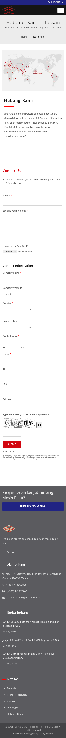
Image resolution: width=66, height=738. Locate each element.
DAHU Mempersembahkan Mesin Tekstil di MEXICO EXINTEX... (28, 656)
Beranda (11, 688)
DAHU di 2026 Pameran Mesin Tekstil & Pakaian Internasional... (31, 623)
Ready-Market (46, 734)
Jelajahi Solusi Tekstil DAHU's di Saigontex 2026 (30, 640)
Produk (11, 701)
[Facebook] (4, 552)
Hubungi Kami (38, 37)
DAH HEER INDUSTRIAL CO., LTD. (40, 727)
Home (24, 37)
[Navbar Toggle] (60, 10)
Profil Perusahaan (17, 695)
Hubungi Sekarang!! (33, 506)
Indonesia (57, 2)
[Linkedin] (13, 552)
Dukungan (12, 707)
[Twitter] (8, 552)
